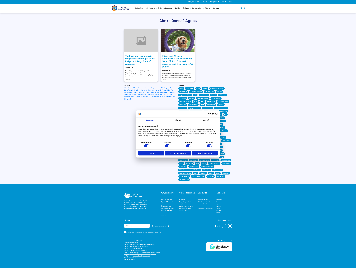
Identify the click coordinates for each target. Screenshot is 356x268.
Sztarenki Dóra (220, 127)
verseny (219, 91)
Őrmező (132, 97)
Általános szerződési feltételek (133, 240)
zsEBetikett (223, 111)
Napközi (177, 8)
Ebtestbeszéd (226, 160)
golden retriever (184, 176)
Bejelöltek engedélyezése (178, 153)
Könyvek (219, 199)
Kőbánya (139, 97)
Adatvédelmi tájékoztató (131, 242)
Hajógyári (144, 90)
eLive (136, 257)
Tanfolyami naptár (193, 2)
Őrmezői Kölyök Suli (166, 210)
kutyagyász (226, 173)
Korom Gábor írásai (157, 97)
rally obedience (209, 91)
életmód (213, 95)
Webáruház (216, 8)
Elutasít (151, 153)
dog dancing (220, 153)
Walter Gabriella (216, 98)
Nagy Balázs (193, 160)
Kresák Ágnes (211, 101)
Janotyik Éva (183, 160)
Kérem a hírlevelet (160, 226)
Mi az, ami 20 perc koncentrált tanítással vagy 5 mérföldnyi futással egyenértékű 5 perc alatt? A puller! (177, 61)
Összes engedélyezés (205, 153)
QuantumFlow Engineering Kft (141, 256)
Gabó (195, 173)
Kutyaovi (141, 88)
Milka (197, 163)
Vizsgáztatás (183, 210)
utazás (204, 163)
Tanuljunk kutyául (134, 90)
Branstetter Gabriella (207, 166)
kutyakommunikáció (185, 95)
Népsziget (127, 99)
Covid (198, 88)
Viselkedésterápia (203, 199)
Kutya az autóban (153, 94)
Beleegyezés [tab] (150, 120)
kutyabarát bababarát (198, 176)
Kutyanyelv (215, 160)
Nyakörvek (219, 204)
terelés (223, 137)
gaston (211, 173)
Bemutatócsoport (214, 163)
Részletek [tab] (178, 120)
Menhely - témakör (154, 90)
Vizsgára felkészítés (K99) (205, 208)
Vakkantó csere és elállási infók (133, 248)
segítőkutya (189, 163)
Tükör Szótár (164, 94)
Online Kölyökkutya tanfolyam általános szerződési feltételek (142, 252)
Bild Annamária (193, 104)
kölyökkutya (222, 95)
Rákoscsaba (146, 97)
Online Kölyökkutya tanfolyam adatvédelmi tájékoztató (140, 254)
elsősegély (210, 176)
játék (220, 150)
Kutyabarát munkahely (151, 92)
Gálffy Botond (226, 140)
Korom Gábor (183, 91)
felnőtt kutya (220, 176)
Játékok (218, 206)
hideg (202, 101)
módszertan (189, 88)
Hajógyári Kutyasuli (194, 108)
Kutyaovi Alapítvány (202, 98)
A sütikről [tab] (206, 120)
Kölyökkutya (138, 8)
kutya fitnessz (211, 104)
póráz (217, 173)
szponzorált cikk (184, 179)
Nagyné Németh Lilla (185, 173)
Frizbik (218, 212)
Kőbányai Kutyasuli (222, 130)
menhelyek (182, 98)
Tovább (128, 80)
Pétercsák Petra (207, 108)
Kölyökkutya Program (221, 108)
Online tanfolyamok (165, 8)
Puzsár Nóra (182, 166)
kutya (195, 101)
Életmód (186, 8)
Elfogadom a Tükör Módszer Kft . (143, 232)
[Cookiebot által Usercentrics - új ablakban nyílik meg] (209, 114)
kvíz (225, 114)
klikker (181, 88)
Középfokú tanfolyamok (186, 206)
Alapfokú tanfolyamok (185, 204)
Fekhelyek (219, 210)
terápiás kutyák (194, 166)
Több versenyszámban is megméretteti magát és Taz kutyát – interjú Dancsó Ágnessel (140, 60)
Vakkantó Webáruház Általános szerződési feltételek (139, 244)
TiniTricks (220, 104)
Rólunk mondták (217, 170)
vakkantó (203, 173)
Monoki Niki (182, 108)
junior (181, 163)
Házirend (163, 215)
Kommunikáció (138, 92)
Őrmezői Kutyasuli (223, 101)
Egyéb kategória (165, 92)
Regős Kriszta (226, 163)
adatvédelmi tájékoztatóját (153, 232)
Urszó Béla (222, 121)
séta (195, 95)
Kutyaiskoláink (197, 8)
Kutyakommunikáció (158, 88)
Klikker (168, 90)
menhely (191, 98)
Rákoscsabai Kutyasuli (167, 208)
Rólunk (207, 8)
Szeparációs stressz (196, 91)
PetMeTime (182, 104)
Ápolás (167, 88)
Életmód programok (185, 208)
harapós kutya (204, 95)
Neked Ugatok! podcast (211, 2)
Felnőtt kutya (150, 8)
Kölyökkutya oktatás (131, 88)
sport (202, 104)
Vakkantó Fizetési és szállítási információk (136, 246)
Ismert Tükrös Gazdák (138, 94)
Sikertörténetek (169, 97)
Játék (164, 90)
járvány (205, 88)
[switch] (167, 145)
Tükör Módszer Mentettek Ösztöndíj (189, 170)
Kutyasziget (206, 170)
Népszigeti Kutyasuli (185, 101)
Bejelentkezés (227, 2)
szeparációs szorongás (217, 88)
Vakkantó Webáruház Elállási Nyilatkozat (135, 250)
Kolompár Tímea (204, 160)
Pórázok (218, 201)
